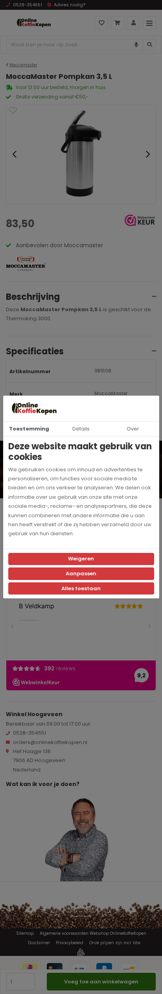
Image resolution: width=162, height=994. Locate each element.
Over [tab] (133, 428)
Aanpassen (81, 573)
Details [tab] (81, 428)
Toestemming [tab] (29, 428)
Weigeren (81, 558)
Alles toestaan (81, 588)
